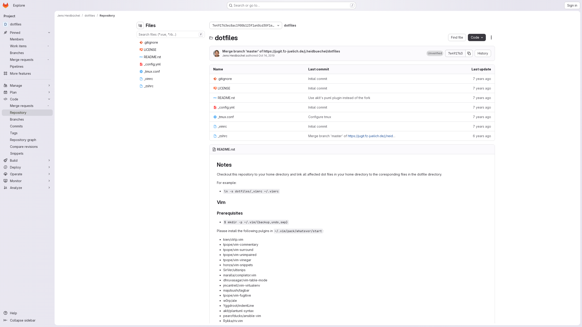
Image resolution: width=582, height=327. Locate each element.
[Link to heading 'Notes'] (234, 164)
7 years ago (482, 79)
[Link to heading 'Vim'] (228, 202)
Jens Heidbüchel (233, 55)
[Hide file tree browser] (140, 25)
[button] (434, 53)
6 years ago (482, 136)
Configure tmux (319, 117)
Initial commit (317, 79)
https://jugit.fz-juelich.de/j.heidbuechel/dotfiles (301, 51)
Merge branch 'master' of (281, 51)
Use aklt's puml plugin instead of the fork (339, 98)
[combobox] (171, 34)
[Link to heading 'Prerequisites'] (245, 213)
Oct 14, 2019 (266, 55)
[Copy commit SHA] (469, 53)
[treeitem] (171, 42)
